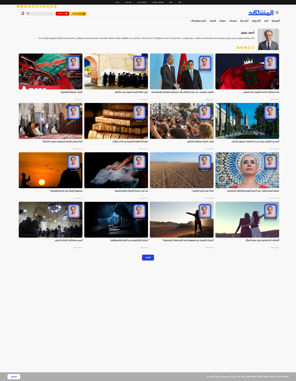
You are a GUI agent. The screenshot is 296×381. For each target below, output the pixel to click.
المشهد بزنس (141, 2)
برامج (171, 2)
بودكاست (128, 2)
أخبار (179, 2)
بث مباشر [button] (61, 13)
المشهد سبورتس (157, 2)
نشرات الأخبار (77, 14)
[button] (247, 77)
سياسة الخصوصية (229, 377)
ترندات (117, 2)
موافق (14, 377)
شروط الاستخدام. (213, 377)
